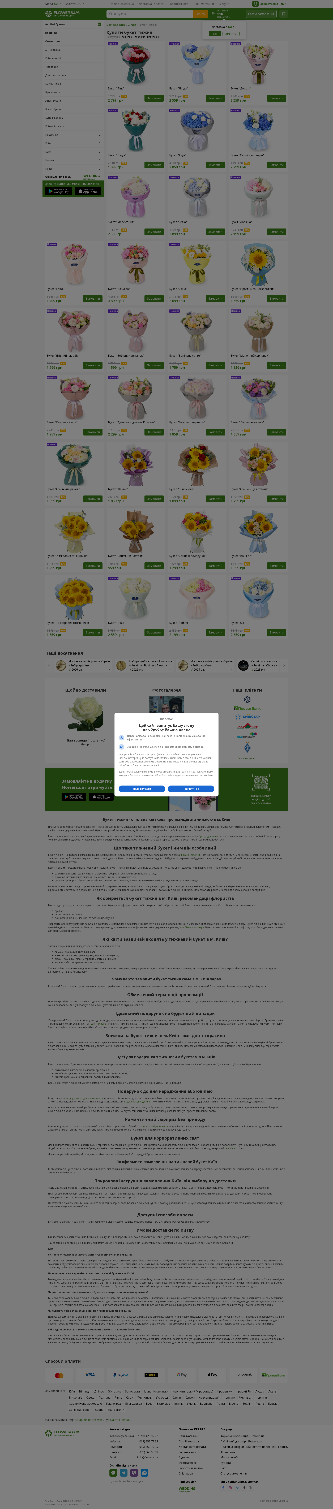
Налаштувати (142, 788)
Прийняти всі (191, 788)
